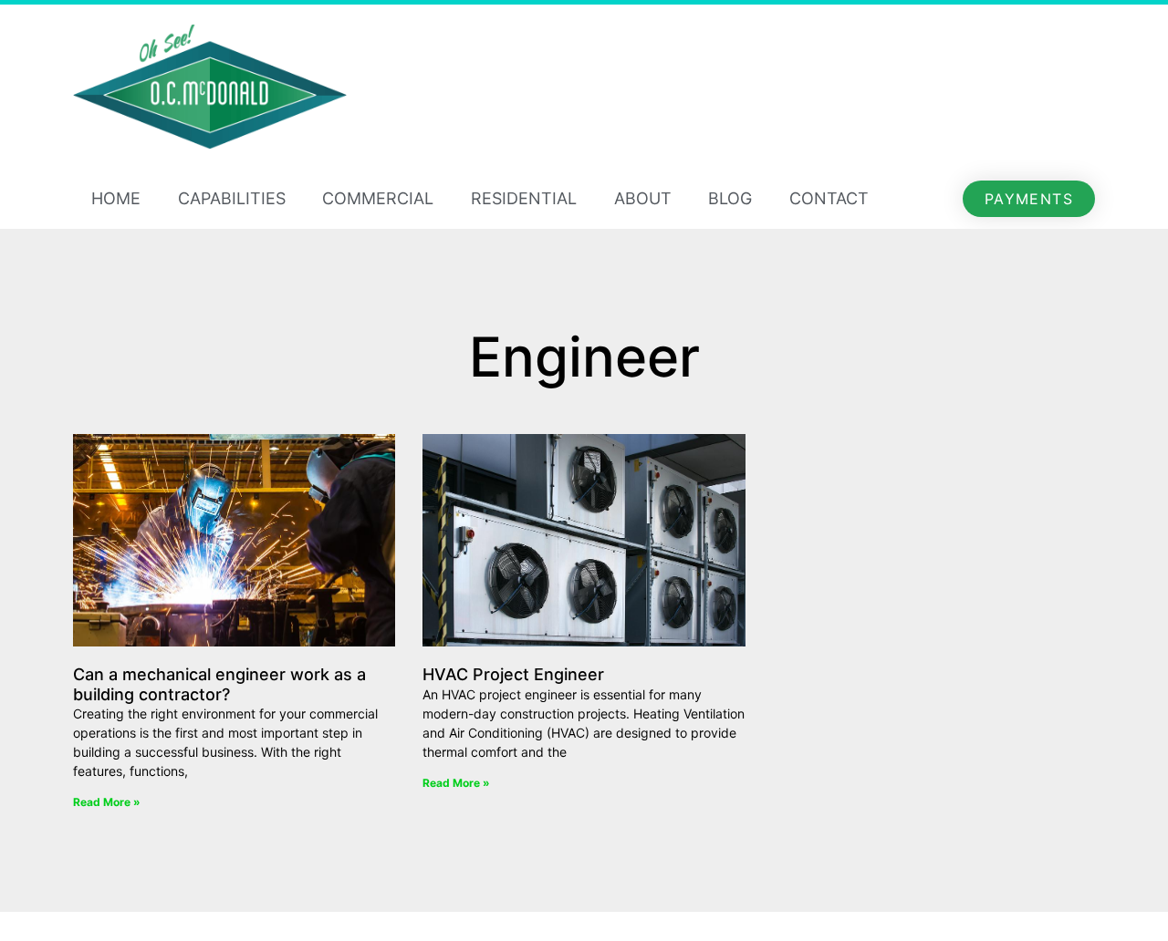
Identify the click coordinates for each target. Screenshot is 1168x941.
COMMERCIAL (377, 198)
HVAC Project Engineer (513, 674)
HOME (116, 198)
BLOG (730, 198)
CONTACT (829, 198)
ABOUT (643, 198)
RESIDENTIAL (524, 198)
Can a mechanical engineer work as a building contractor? (219, 684)
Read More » (107, 802)
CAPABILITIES (232, 198)
